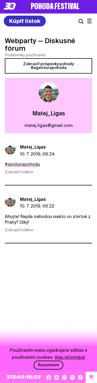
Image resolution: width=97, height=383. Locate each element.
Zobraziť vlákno (19, 172)
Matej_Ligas (33, 147)
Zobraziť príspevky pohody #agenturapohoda (48, 66)
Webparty (20, 41)
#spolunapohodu (22, 164)
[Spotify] (72, 377)
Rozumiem (48, 365)
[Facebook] (48, 377)
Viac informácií (70, 357)
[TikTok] (80, 377)
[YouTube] (56, 377)
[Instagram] (64, 377)
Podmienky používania (25, 55)
